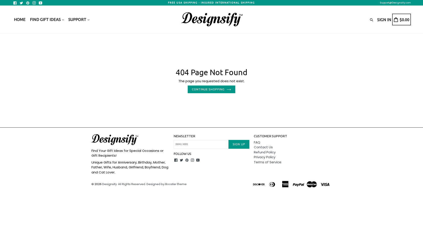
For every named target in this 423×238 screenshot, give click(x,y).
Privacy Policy (264, 157)
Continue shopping (208, 89)
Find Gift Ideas (46, 19)
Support (77, 19)
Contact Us (263, 147)
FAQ (257, 142)
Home (20, 19)
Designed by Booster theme (167, 184)
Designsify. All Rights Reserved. (124, 184)
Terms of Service (267, 162)
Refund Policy (265, 152)
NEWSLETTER (184, 136)
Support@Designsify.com (395, 2)
